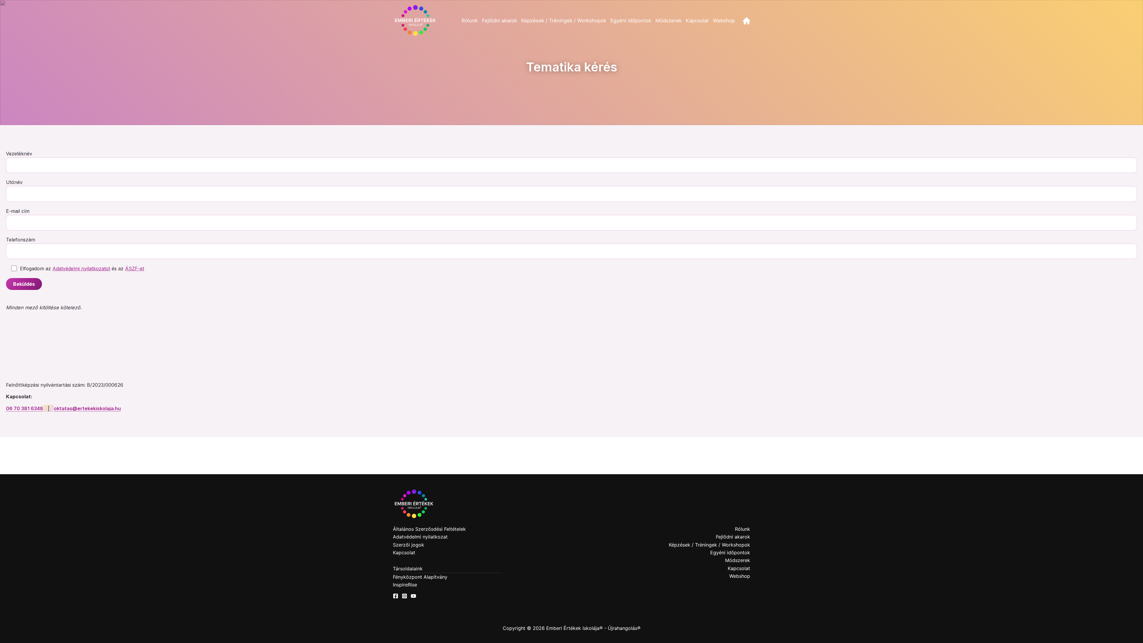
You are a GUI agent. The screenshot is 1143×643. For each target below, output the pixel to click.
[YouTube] (413, 596)
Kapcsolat (697, 21)
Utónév (14, 182)
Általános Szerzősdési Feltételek (429, 529)
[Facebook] (395, 596)
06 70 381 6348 (24, 408)
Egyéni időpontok (630, 21)
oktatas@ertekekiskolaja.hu (87, 408)
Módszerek (668, 21)
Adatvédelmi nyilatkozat (420, 537)
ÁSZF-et (134, 268)
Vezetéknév (19, 154)
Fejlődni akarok (499, 21)
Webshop (724, 21)
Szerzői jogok (408, 545)
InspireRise (405, 585)
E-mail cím (17, 211)
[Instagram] (404, 596)
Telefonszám (20, 240)
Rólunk (470, 21)
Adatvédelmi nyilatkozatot (81, 268)
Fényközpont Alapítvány (420, 577)
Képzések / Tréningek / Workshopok (563, 21)
